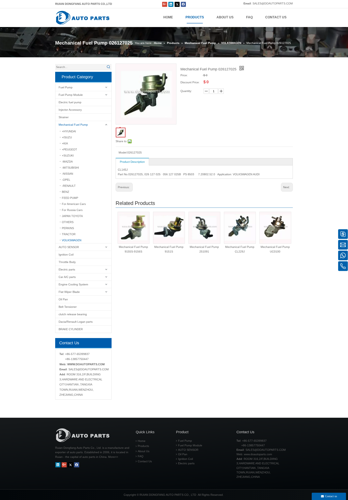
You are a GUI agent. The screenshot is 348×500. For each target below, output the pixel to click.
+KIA (65, 143)
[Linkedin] (170, 4)
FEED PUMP (70, 197)
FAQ (140, 456)
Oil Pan (63, 299)
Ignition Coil (66, 254)
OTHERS (68, 222)
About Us (143, 451)
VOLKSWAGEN (71, 240)
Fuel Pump (65, 87)
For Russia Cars (72, 210)
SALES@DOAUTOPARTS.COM (273, 3)
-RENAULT (69, 185)
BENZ (65, 191)
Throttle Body (67, 262)
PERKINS (68, 228)
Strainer (64, 117)
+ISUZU (67, 137)
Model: (123, 152)
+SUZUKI (68, 155)
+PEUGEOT (69, 149)
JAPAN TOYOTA (72, 216)
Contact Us (145, 461)
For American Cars (74, 204)
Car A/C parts (67, 277)
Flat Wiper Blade (69, 291)
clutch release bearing (73, 314)
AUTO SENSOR (69, 247)
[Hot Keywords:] (109, 67)
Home (141, 441)
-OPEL (66, 179)
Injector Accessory (70, 109)
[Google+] (164, 4)
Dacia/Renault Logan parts (76, 321)
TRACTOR (69, 234)
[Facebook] (183, 4)
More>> (113, 456)
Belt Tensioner (68, 306)
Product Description (132, 161)
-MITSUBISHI (70, 167)
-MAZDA (67, 161)
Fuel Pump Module (71, 94)
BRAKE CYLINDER (71, 329)
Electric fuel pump (70, 102)
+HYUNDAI (69, 131)
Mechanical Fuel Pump (73, 124)
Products (143, 446)
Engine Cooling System (73, 284)
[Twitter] (177, 4)
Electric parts (67, 269)
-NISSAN (67, 173)
